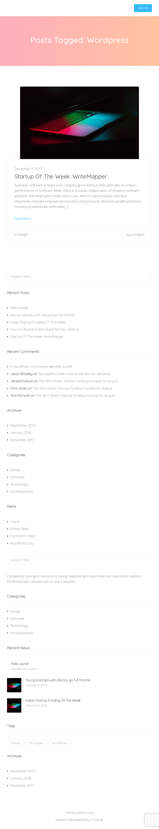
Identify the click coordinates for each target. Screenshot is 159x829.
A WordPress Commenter (29, 366)
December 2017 (22, 440)
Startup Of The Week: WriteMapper (60, 176)
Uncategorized (21, 491)
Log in (14, 521)
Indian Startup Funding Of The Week (37, 322)
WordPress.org (21, 543)
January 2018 (20, 433)
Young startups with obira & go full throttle (42, 315)
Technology (19, 484)
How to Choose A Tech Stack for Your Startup (44, 329)
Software (17, 477)
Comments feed (22, 536)
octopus (138, 234)
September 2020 (23, 425)
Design (23, 234)
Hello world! (19, 308)
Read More (23, 218)
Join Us (143, 8)
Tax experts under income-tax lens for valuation (74, 374)
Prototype (36, 743)
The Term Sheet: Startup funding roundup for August (78, 381)
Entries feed (19, 529)
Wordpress (59, 743)
